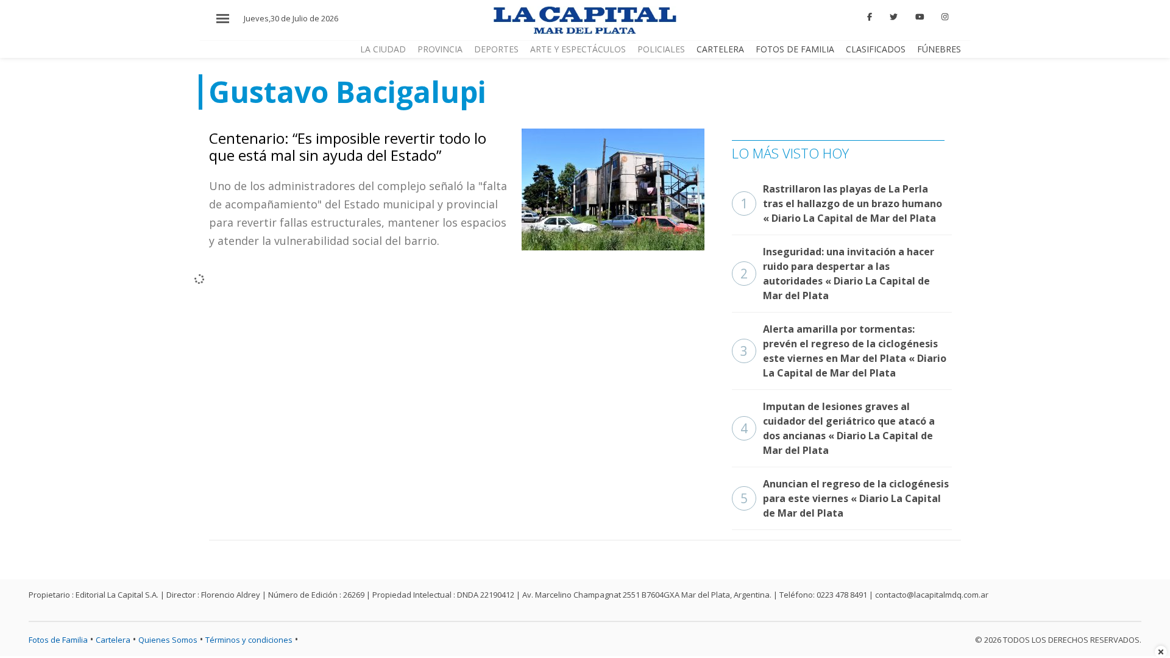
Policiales (661, 49)
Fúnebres (939, 49)
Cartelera (720, 49)
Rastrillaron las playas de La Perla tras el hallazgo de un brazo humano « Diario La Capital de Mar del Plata (841, 203)
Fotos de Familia (795, 49)
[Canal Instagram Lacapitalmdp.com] (944, 17)
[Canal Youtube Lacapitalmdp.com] (919, 17)
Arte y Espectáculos (578, 49)
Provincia (440, 49)
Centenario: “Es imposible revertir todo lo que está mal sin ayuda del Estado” (347, 147)
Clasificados (876, 49)
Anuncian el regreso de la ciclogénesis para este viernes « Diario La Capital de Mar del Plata (844, 498)
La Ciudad (383, 49)
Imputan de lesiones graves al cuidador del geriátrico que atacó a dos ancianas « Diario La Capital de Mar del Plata (837, 428)
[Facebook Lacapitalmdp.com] (870, 17)
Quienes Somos (167, 639)
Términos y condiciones (248, 639)
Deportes (496, 49)
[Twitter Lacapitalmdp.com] (894, 17)
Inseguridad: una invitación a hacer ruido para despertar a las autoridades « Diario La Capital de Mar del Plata (837, 273)
